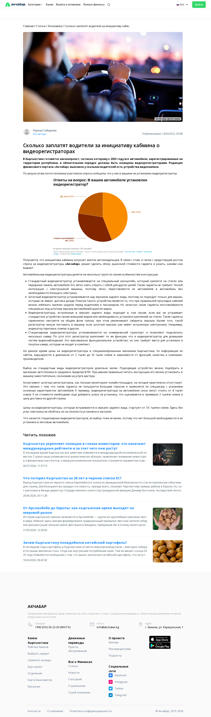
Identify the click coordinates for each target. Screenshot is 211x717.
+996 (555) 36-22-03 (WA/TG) (53, 627)
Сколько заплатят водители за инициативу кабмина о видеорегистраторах (114, 26)
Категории (34, 4)
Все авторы (39, 133)
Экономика (55, 26)
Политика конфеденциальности (91, 711)
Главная (28, 26)
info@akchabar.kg (108, 627)
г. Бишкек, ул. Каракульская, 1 (164, 627)
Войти (199, 4)
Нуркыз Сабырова (44, 130)
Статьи (40, 26)
